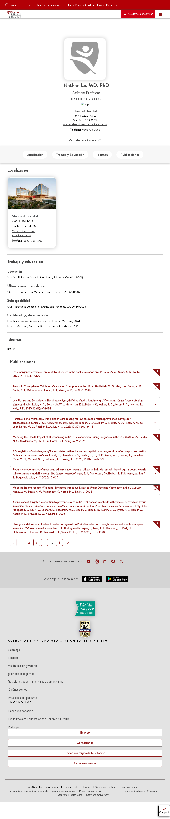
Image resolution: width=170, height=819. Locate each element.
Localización (35, 154)
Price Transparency (90, 791)
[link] (85, 619)
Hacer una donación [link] (20, 711)
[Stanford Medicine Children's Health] (63, 14)
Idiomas (102, 154)
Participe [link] (13, 727)
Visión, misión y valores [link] (22, 666)
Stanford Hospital (25, 216)
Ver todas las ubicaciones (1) (85, 140)
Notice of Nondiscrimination (99, 787)
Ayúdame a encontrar (140, 14)
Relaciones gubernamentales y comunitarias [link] (35, 682)
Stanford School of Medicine (141, 791)
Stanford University (97, 795)
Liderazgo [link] (14, 650)
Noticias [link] (13, 658)
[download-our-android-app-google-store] (117, 579)
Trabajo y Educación (70, 154)
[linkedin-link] (105, 561)
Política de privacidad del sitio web (28, 791)
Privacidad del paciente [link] (22, 698)
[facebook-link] (113, 561)
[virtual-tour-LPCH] (88, 561)
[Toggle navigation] (160, 14)
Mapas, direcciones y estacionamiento (85, 124)
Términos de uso (129, 787)
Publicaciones (129, 154)
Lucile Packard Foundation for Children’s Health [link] (38, 719)
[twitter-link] (121, 561)
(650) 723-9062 (91, 129)
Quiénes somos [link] (17, 690)
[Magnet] (85, 608)
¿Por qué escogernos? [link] (22, 674)
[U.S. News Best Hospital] (85, 629)
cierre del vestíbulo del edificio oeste (43, 5)
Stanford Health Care (69, 795)
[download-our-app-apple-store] (92, 579)
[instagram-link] (97, 561)
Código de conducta (63, 791)
